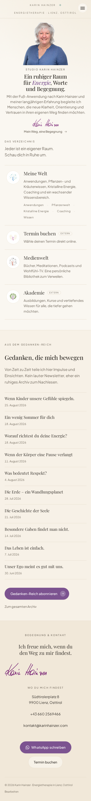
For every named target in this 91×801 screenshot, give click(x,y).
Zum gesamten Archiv (20, 606)
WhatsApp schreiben (48, 747)
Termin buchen (45, 762)
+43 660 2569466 (45, 714)
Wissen (29, 217)
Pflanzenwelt (61, 205)
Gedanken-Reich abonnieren (33, 593)
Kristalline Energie (36, 211)
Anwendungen (34, 205)
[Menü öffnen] (82, 8)
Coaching (63, 211)
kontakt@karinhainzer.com (45, 725)
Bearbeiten (12, 791)
